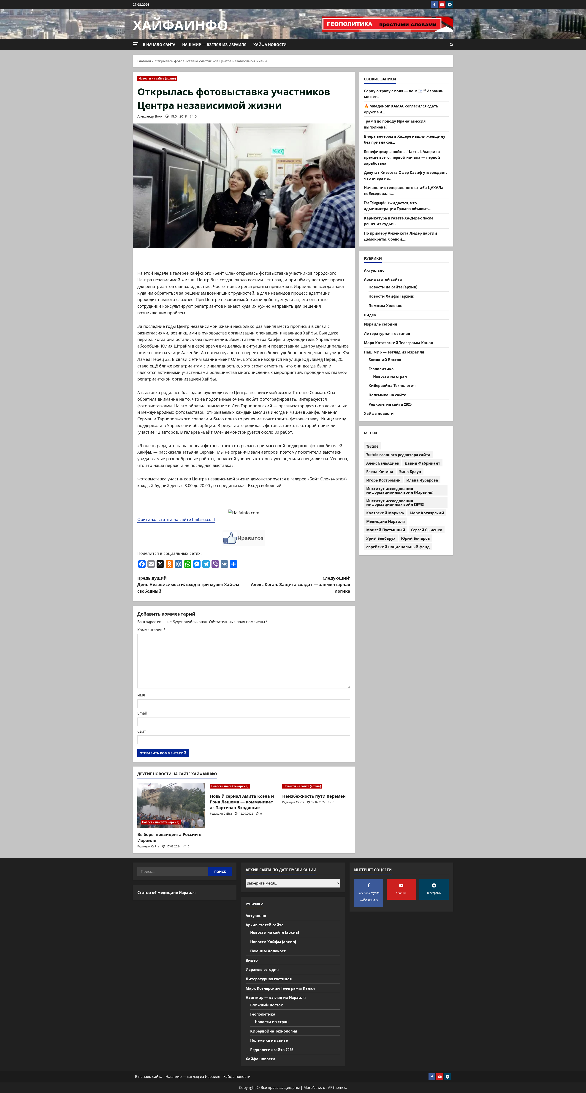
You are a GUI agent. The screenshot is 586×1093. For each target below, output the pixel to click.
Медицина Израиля (385, 521)
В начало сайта (159, 44)
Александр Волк (149, 116)
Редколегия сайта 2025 (390, 404)
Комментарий (151, 629)
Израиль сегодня (380, 324)
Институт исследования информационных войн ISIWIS (395, 502)
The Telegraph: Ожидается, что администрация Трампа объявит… (397, 205)
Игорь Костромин (383, 479)
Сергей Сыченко (426, 529)
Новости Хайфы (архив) (391, 296)
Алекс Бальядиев (382, 463)
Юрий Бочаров (415, 538)
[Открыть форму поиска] (451, 44)
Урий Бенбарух (380, 538)
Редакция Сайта (148, 846)
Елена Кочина (379, 471)
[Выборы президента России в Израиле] (171, 805)
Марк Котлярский (427, 512)
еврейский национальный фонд (398, 546)
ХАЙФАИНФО (180, 24)
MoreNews (313, 1087)
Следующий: (300, 584)
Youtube (372, 446)
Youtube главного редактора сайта (398, 454)
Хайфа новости (270, 44)
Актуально (374, 270)
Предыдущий (188, 584)
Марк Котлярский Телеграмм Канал (398, 342)
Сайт (141, 731)
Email (142, 713)
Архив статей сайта (383, 279)
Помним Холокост (386, 305)
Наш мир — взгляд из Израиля (214, 44)
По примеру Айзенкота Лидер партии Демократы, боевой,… (400, 236)
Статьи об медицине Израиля (166, 892)
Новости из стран (390, 376)
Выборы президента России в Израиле (169, 837)
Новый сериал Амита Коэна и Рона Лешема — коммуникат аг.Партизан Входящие (242, 801)
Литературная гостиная (387, 333)
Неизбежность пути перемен (314, 796)
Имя (141, 695)
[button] (135, 44)
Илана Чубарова (422, 479)
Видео (370, 314)
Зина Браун (410, 471)
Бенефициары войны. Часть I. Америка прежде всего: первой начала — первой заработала (402, 157)
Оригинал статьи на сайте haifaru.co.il (176, 519)
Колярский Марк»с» (385, 512)
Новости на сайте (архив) (157, 78)
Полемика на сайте (387, 394)
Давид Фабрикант (422, 463)
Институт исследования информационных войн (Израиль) (399, 490)
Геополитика (381, 368)
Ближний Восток (385, 359)
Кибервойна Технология (392, 385)
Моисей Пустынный (385, 529)
